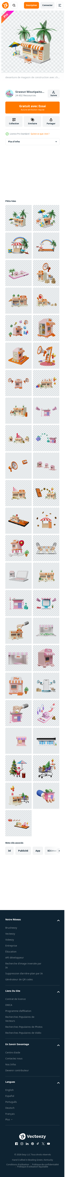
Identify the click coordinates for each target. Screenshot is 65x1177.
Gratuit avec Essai (32, 107)
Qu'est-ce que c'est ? (40, 133)
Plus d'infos (14, 141)
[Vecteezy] (5, 5)
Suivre (53, 95)
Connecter (47, 5)
